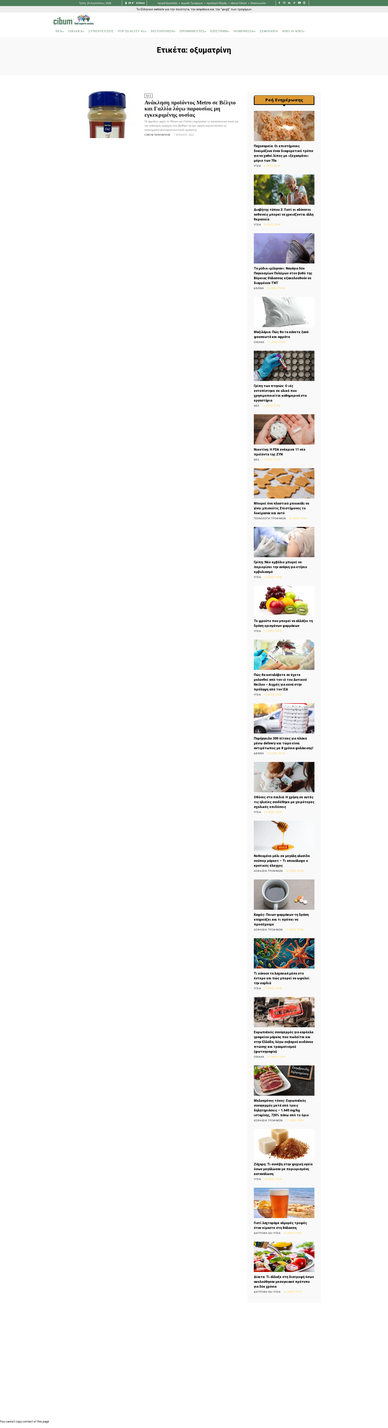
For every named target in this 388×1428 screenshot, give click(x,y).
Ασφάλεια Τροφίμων (268, 871)
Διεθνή (259, 288)
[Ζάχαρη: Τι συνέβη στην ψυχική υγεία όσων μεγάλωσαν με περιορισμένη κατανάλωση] (284, 1144)
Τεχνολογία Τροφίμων (270, 518)
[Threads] (304, 3)
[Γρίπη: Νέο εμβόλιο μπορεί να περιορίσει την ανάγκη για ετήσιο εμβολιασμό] (284, 542)
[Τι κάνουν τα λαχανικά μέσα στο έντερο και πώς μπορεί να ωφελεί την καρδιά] (284, 953)
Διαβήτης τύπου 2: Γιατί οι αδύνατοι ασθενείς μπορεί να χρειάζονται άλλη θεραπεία (283, 214)
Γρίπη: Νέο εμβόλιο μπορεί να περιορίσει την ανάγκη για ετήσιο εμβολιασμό (280, 567)
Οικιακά (259, 342)
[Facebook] (279, 3)
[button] (329, 31)
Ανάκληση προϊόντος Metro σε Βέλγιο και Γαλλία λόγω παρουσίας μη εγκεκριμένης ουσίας (190, 108)
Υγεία (257, 166)
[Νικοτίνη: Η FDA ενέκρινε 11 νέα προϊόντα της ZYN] (284, 429)
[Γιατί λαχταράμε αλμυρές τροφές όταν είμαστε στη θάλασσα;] (284, 1203)
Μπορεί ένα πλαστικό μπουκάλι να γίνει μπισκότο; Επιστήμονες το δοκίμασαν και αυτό (281, 508)
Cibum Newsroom (157, 134)
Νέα (148, 96)
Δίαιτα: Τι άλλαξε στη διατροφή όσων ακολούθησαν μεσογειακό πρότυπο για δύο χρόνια (284, 1281)
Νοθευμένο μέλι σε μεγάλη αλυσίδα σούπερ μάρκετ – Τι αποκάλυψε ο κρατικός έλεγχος (282, 861)
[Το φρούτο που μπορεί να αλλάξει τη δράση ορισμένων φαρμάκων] (284, 601)
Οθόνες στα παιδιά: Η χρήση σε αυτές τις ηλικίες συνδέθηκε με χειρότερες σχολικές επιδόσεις (284, 802)
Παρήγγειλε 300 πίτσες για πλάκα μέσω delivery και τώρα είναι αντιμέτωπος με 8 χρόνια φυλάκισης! (283, 743)
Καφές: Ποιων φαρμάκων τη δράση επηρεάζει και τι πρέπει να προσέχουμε (281, 919)
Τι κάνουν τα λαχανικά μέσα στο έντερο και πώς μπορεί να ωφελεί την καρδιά (281, 978)
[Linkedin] (289, 3)
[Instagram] (284, 3)
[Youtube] (299, 3)
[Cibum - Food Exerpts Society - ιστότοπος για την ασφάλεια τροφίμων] (73, 20)
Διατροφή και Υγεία (267, 1233)
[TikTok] (294, 3)
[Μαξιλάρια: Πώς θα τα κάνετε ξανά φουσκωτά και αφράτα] (284, 312)
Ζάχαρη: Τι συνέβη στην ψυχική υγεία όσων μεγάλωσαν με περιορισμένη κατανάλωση (283, 1169)
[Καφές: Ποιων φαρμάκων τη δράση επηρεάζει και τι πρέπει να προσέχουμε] (284, 894)
